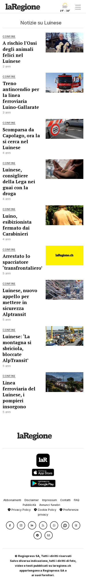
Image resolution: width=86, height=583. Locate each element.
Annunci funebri (49, 505)
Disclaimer (31, 500)
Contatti (65, 500)
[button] (10, 525)
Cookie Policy (46, 509)
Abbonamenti (12, 500)
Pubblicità (29, 505)
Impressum (49, 500)
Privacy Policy (21, 509)
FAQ (76, 500)
